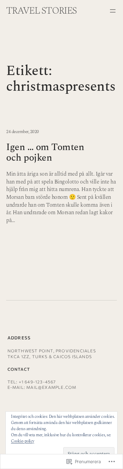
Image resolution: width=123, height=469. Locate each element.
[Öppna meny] (113, 11)
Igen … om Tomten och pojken (45, 152)
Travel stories (41, 10)
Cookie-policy (22, 441)
